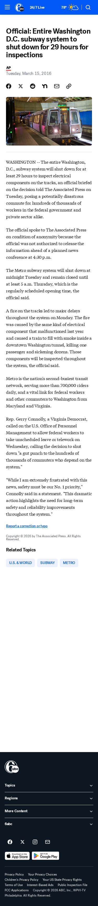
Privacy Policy (14, 874)
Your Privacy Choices (42, 874)
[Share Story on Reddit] (32, 86)
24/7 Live (37, 7)
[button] (7, 7)
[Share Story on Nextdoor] (44, 86)
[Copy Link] (68, 86)
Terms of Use (14, 885)
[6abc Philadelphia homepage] (20, 7)
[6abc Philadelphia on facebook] (10, 842)
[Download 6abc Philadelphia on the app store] (17, 856)
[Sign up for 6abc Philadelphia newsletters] (47, 842)
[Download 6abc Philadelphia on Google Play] (45, 856)
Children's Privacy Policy (21, 879)
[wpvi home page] (12, 766)
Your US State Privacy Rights (62, 879)
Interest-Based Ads (40, 885)
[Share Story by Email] (56, 86)
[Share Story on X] (20, 86)
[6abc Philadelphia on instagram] (35, 842)
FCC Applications (17, 890)
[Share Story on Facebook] (8, 86)
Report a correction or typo (26, 526)
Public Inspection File (72, 885)
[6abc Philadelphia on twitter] (22, 842)
